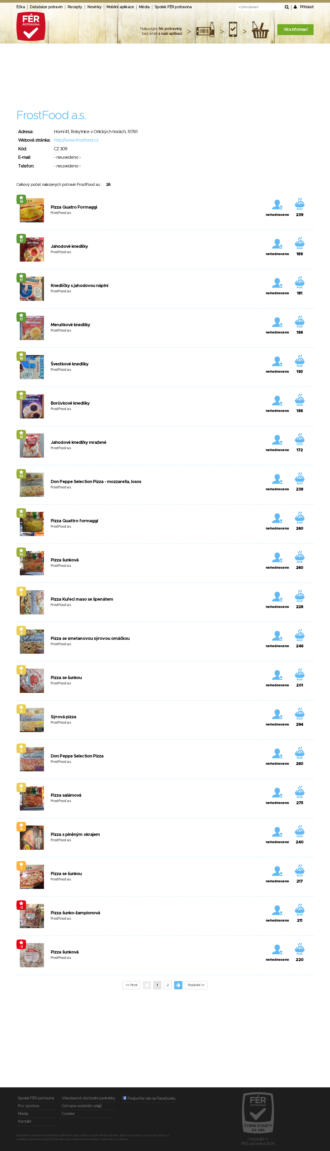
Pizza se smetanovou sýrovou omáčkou (90, 638)
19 (21, 202)
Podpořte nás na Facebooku (150, 1098)
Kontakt (24, 1121)
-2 (21, 907)
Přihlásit (307, 7)
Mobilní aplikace (120, 7)
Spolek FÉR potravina (173, 7)
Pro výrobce (28, 1106)
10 (21, 476)
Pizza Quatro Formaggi (74, 207)
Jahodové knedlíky (69, 246)
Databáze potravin (46, 7)
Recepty (75, 7)
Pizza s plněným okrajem (75, 835)
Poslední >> (196, 985)
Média (144, 7)
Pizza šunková (65, 560)
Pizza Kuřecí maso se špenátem (82, 599)
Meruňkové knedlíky (70, 325)
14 (21, 358)
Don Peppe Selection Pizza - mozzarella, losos (96, 482)
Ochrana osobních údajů (82, 1106)
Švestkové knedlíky (69, 364)
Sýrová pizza (63, 717)
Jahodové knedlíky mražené (79, 442)
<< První (131, 985)
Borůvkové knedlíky (70, 403)
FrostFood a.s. (61, 213)
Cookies (68, 1114)
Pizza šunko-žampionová (75, 913)
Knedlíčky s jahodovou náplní (79, 286)
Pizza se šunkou (66, 678)
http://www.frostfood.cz (76, 140)
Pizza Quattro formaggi (74, 521)
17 (21, 241)
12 (21, 398)
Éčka (20, 7)
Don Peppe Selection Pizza (77, 756)
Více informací (295, 29)
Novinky (94, 7)
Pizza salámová (66, 795)
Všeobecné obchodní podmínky (88, 1098)
